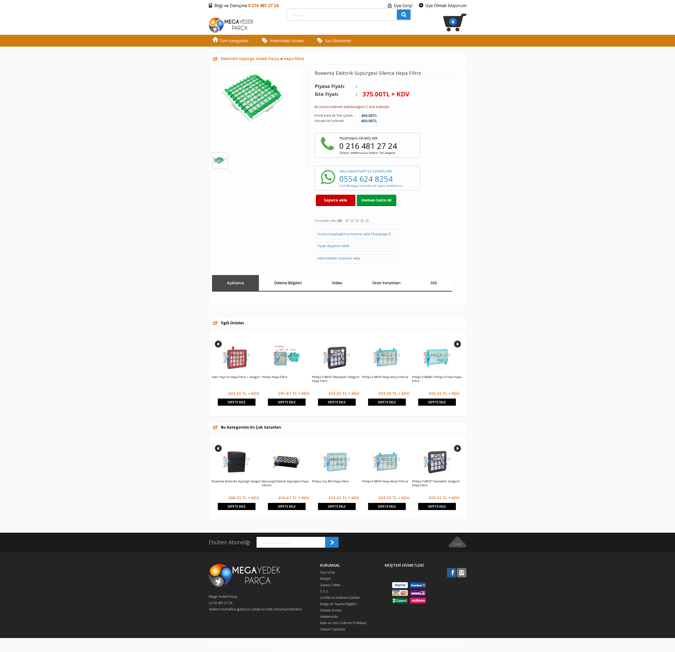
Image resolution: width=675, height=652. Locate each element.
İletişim (325, 578)
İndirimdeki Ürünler (287, 40)
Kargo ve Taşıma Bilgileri (338, 603)
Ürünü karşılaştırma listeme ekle (343, 234)
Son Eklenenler (338, 40)
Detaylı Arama (330, 610)
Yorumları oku (328, 220)
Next (457, 344)
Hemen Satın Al (376, 200)
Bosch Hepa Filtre (224, 481)
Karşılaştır (381, 234)
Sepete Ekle (236, 402)
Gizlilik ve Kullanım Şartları (340, 597)
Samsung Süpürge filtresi (229, 377)
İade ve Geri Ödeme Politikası (343, 622)
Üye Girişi (403, 5)
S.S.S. (324, 591)
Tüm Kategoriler (233, 40)
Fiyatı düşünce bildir (333, 245)
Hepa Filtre (294, 58)
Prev (218, 344)
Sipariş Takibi (330, 584)
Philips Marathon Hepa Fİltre (432, 377)
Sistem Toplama (332, 629)
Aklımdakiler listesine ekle (338, 258)
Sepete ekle (335, 200)
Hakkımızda (329, 616)
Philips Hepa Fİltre (425, 481)
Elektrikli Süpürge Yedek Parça (250, 58)
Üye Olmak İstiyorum (445, 5)
